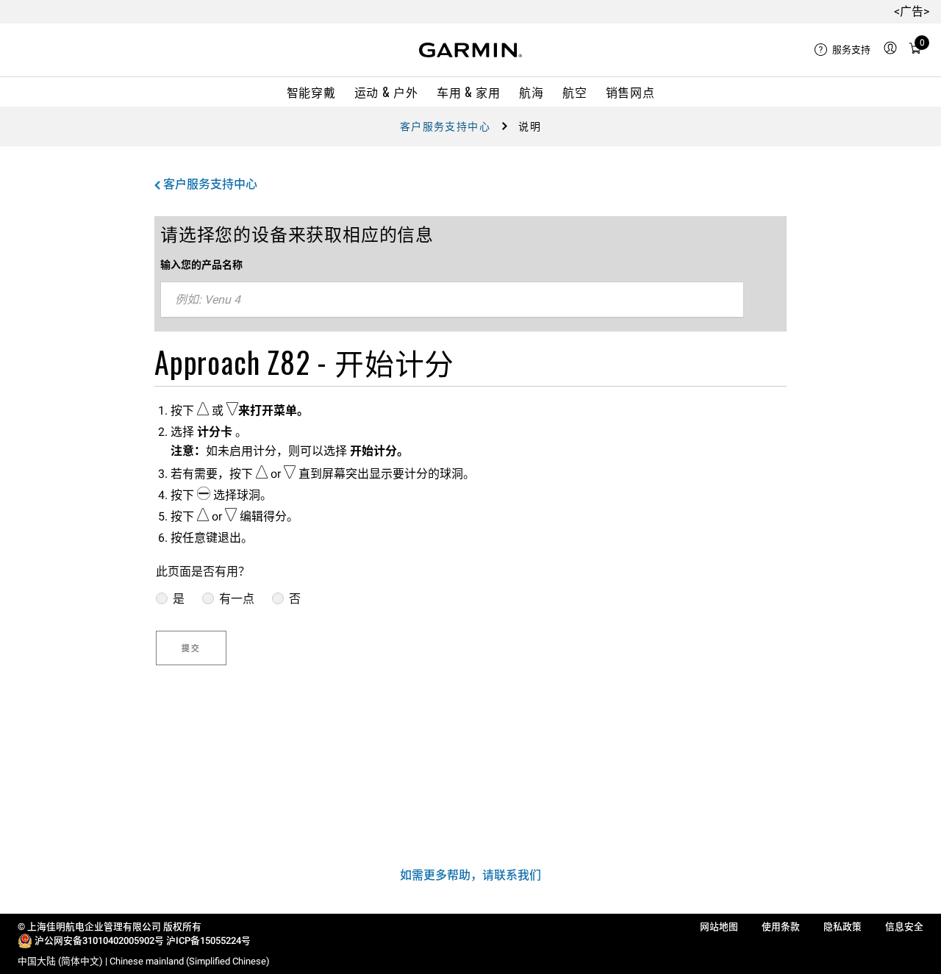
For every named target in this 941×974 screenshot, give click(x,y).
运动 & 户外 (386, 92)
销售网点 (630, 92)
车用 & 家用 (468, 92)
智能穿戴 (311, 92)
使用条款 (781, 926)
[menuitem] (842, 50)
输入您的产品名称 (201, 265)
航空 (574, 92)
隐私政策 (842, 926)
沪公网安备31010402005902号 (99, 940)
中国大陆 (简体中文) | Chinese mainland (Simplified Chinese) (144, 961)
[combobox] (452, 300)
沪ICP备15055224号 (208, 940)
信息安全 (904, 926)
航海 (531, 92)
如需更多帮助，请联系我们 (470, 875)
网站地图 (719, 926)
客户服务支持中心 (445, 126)
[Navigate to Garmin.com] (470, 50)
